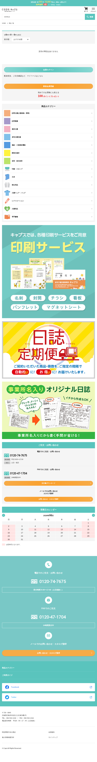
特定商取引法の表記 (9, 732)
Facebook (15, 687)
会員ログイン (48, 70)
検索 (91, 17)
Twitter (13, 697)
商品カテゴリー (8, 668)
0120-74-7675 (18, 455)
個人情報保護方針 (8, 737)
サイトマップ (53, 737)
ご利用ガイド (7, 675)
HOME (4, 23)
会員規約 (51, 732)
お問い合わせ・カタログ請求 (48, 499)
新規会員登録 (48, 86)
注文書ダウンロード (48, 483)
